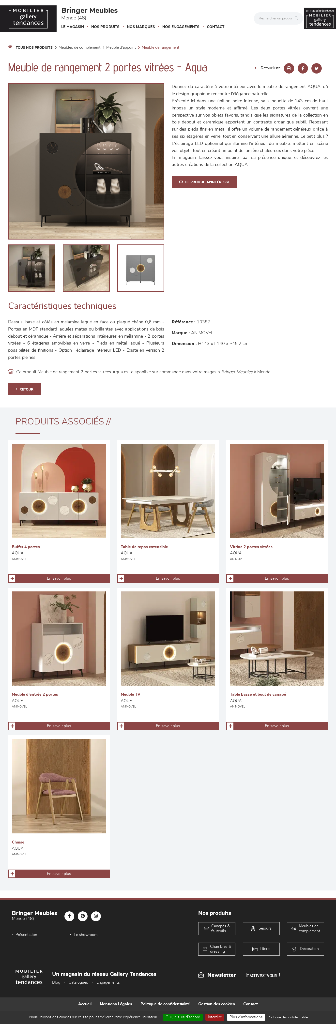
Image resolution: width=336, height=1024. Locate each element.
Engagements (108, 982)
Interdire (215, 1017)
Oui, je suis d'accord (183, 1017)
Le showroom (85, 935)
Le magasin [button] (72, 27)
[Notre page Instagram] (96, 916)
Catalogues (78, 982)
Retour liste (270, 68)
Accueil (85, 1004)
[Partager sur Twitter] (316, 68)
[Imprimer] (289, 68)
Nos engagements (180, 27)
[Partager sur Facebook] (303, 68)
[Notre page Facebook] (69, 916)
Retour (26, 389)
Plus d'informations (246, 1017)
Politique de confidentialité (165, 1004)
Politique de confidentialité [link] (288, 1017)
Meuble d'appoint (121, 47)
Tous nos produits (34, 47)
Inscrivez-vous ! (262, 975)
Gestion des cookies (216, 1004)
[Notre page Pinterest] (83, 916)
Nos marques (141, 27)
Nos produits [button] (105, 27)
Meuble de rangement (160, 47)
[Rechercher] (297, 18)
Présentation (26, 935)
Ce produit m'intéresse (207, 182)
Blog (56, 982)
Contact (215, 27)
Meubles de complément (79, 47)
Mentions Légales (116, 1004)
